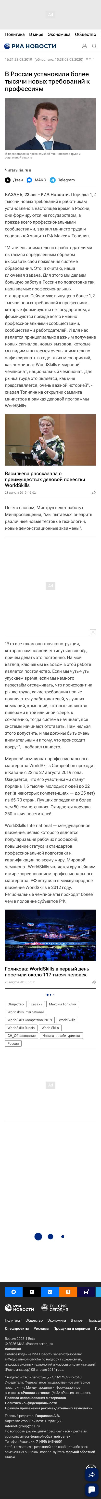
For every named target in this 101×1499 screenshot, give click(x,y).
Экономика (57, 1320)
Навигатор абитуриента (61, 1036)
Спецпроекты (17, 1328)
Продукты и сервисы (71, 1328)
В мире (77, 1320)
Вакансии (13, 1349)
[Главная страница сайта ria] (29, 46)
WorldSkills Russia (21, 1028)
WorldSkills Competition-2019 (30, 1020)
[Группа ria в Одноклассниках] (68, 1292)
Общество (16, 1004)
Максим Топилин (62, 1004)
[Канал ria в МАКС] (14, 1292)
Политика (13, 1320)
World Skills (50, 1028)
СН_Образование (22, 1036)
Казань (36, 1004)
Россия (13, 1043)
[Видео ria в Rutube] (86, 1292)
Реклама (41, 1328)
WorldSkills (67, 1020)
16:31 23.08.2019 (18, 59)
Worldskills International (26, 1012)
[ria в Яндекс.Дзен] (32, 1292)
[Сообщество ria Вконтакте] (50, 1292)
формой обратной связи (50, 1436)
